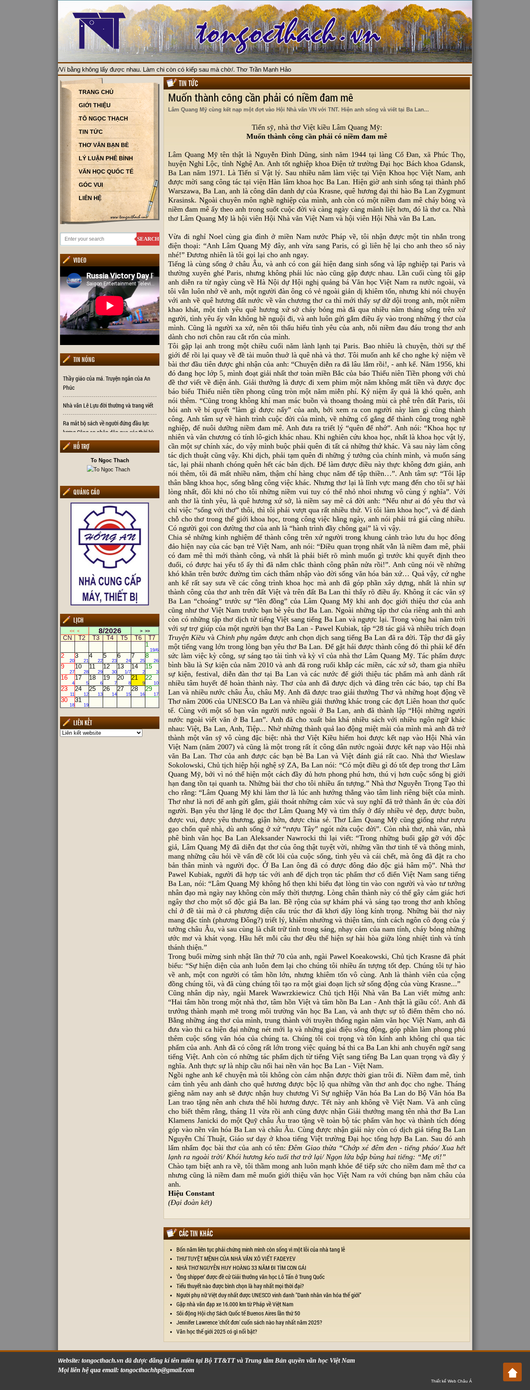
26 (110, 690)
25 (96, 690)
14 (138, 669)
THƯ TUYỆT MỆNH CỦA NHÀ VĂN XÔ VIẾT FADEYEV (236, 1258)
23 (68, 690)
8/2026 (110, 631)
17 (82, 680)
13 (124, 669)
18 (96, 680)
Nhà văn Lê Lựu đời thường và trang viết (108, 405)
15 (152, 669)
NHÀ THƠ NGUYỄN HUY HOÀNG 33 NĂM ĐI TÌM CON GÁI (241, 1268)
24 (82, 690)
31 (82, 702)
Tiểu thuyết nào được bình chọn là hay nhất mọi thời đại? (240, 1286)
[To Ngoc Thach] (109, 469)
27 (124, 690)
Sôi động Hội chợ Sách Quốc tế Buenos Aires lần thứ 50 (238, 1313)
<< (72, 630)
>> (147, 630)
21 (138, 680)
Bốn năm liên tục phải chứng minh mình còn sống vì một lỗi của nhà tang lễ (260, 1249)
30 (68, 702)
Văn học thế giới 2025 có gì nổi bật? (216, 1331)
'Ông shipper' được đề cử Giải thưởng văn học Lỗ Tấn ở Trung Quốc (250, 1277)
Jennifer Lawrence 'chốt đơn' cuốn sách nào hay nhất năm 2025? (249, 1322)
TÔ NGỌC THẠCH (103, 118)
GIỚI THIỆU (95, 105)
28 (138, 690)
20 (124, 680)
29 (152, 690)
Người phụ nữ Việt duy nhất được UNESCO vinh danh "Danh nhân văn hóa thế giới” (268, 1295)
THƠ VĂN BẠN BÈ (104, 145)
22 (152, 680)
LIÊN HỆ (90, 198)
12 (110, 669)
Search (148, 239)
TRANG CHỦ (96, 92)
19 (110, 680)
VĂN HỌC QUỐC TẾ (106, 171)
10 (82, 669)
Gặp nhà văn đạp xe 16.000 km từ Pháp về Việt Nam (234, 1304)
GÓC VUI (91, 184)
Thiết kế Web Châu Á (451, 1381)
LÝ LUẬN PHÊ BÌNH (106, 158)
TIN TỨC (91, 131)
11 (96, 669)
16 (68, 680)
